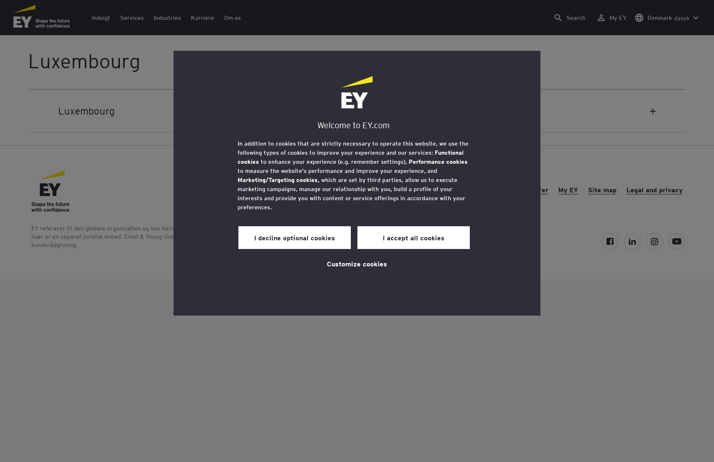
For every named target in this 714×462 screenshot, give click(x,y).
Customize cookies (357, 263)
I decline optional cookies (294, 237)
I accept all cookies (414, 237)
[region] (357, 183)
